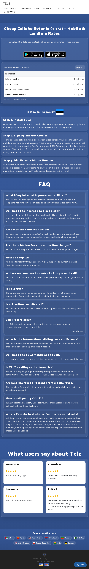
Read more (77, 331)
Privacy (37, 561)
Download (26, 8)
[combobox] (80, 67)
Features (48, 8)
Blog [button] (71, 8)
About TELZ (50, 561)
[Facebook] (44, 555)
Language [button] (10, 12)
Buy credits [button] (10, 8)
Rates (37, 8)
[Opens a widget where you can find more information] (80, 565)
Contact (61, 8)
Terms (43, 561)
